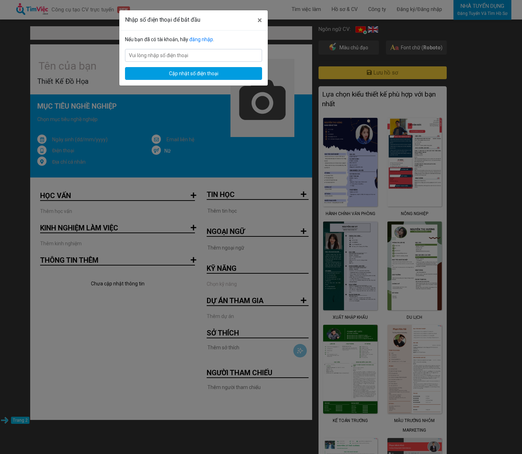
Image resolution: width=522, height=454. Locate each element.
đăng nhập (201, 39)
